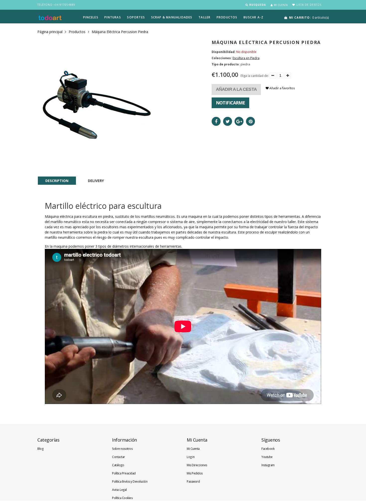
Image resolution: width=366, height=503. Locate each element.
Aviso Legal (119, 490)
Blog (40, 449)
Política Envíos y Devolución (129, 481)
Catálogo (118, 465)
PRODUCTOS (227, 17)
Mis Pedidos (195, 473)
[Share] (216, 121)
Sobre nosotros (122, 449)
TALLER (204, 17)
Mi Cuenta (193, 449)
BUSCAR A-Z (253, 17)
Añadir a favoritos (282, 88)
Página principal (49, 31)
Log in (190, 457)
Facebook (267, 449)
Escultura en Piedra (246, 58)
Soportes (136, 17)
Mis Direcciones (197, 465)
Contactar (118, 457)
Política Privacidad (124, 473)
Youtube (267, 457)
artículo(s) (309, 17)
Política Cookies (122, 498)
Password (193, 481)
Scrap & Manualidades (171, 17)
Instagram (268, 465)
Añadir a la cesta (236, 89)
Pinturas (112, 17)
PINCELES (90, 17)
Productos (77, 31)
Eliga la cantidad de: (255, 76)
